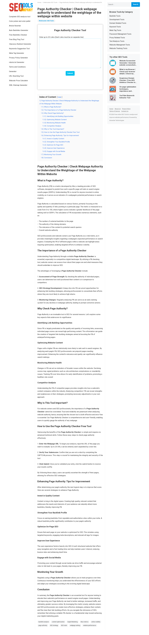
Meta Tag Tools (115, 30)
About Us (118, 109)
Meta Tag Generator (16, 53)
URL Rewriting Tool (16, 76)
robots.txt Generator (16, 62)
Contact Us (124, 111)
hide (59, 97)
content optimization (58, 622)
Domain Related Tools (117, 23)
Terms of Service (114, 111)
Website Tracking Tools (118, 48)
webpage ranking (75, 625)
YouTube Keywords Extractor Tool (126, 97)
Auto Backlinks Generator (18, 30)
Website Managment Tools (119, 45)
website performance (89, 625)
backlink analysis (44, 622)
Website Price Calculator (18, 81)
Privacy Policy (126, 109)
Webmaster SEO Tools (50, 2)
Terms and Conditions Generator (17, 69)
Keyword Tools (115, 27)
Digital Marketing (73, 622)
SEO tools (64, 625)
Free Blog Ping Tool (16, 39)
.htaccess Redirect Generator (20, 44)
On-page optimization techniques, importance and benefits (127, 89)
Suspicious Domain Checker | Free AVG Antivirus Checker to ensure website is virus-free (127, 80)
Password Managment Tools (120, 34)
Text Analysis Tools (116, 41)
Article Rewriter (15, 26)
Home (39, 2)
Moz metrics (84, 622)
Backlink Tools (114, 16)
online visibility (95, 622)
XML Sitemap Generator (18, 85)
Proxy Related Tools (117, 38)
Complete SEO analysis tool (19, 17)
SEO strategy (54, 625)
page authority (43, 625)
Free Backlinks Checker (18, 35)
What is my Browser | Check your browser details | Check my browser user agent (127, 71)
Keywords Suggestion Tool (19, 49)
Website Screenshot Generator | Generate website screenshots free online (127, 63)
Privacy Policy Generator (18, 58)
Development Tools (116, 19)
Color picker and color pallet (19, 21)
